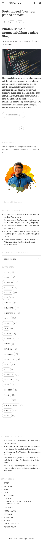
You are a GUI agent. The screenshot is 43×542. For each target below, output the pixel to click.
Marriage (8, 354)
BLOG (6, 489)
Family (7, 318)
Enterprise (9, 313)
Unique (7, 410)
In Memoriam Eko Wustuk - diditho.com (21, 214)
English (8, 303)
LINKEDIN (8, 514)
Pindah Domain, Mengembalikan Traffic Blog (20, 32)
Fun (6, 328)
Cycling (7, 292)
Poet (6, 385)
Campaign (8, 282)
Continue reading (14, 115)
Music (7, 364)
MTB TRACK (8, 508)
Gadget (7, 334)
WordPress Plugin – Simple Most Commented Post (19, 502)
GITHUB (7, 520)
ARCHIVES (8, 492)
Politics (8, 390)
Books (7, 277)
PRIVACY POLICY (10, 527)
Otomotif (8, 374)
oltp (6, 369)
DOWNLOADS (9, 517)
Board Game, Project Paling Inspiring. (23, 222)
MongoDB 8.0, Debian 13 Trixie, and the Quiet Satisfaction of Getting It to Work (22, 233)
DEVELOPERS (9, 496)
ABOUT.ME (8, 486)
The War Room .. (14, 217)
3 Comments (26, 41)
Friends (8, 323)
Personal (8, 380)
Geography (9, 339)
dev (6, 298)
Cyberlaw (8, 287)
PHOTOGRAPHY (10, 511)
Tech (20, 22)
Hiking (7, 344)
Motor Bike (9, 359)
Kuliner (8, 349)
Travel (7, 400)
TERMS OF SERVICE (11, 523)
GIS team (11, 228)
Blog (11, 22)
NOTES (8, 498)
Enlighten (9, 308)
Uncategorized (11, 405)
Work (7, 416)
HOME (6, 483)
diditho (37, 41)
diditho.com (15, 3)
